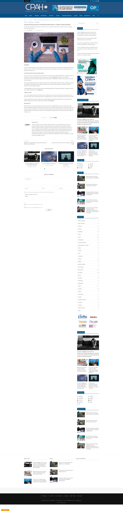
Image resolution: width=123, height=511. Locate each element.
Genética (88, 258)
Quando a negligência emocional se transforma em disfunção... (32, 164)
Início (26, 15)
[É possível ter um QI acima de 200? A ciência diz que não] (81, 186)
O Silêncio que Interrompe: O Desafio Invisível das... (66, 164)
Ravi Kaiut (55, 77)
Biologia (88, 229)
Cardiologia (88, 231)
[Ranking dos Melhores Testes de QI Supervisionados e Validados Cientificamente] (81, 194)
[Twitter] (92, 1)
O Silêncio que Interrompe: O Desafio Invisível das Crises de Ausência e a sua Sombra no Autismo (93, 153)
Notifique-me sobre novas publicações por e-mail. (33, 207)
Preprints (88, 297)
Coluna (57, 15)
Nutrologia (88, 277)
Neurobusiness (88, 267)
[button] (31, 1)
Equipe (30, 15)
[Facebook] (90, 1)
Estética (88, 248)
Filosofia (88, 250)
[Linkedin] (95, 1)
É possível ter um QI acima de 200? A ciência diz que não (91, 185)
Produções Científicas (66, 15)
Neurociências (88, 269)
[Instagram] (93, 1)
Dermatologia (88, 239)
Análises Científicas (88, 220)
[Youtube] (96, 1)
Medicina (88, 261)
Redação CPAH (30, 30)
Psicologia (88, 302)
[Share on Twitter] (53, 117)
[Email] (98, 1)
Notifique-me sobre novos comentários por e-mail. (33, 204)
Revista (75, 15)
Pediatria (88, 291)
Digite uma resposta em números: (31, 194)
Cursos (80, 15)
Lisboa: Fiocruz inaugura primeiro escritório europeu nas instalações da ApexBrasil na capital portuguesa (93, 137)
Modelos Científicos (88, 264)
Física (88, 253)
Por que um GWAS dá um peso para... (39, 1)
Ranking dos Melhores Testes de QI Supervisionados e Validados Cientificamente (92, 193)
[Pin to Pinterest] (54, 117)
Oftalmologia (88, 283)
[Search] (98, 16)
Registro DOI (87, 15)
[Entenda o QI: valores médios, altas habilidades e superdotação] (81, 178)
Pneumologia (88, 294)
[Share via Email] (55, 117)
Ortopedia (88, 288)
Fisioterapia (88, 256)
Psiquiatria (88, 305)
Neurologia (88, 272)
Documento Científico (88, 242)
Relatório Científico (88, 307)
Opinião (88, 286)
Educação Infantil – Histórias (88, 245)
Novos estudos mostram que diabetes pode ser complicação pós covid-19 (92, 201)
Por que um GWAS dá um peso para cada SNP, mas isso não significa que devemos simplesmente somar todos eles (87, 49)
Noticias (88, 275)
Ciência (88, 234)
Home (25, 19)
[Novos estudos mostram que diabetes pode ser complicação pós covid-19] (81, 201)
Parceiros (37, 15)
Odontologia (88, 280)
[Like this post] (50, 117)
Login (93, 15)
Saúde (88, 310)
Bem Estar (88, 226)
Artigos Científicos (88, 223)
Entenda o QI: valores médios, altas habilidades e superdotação (92, 177)
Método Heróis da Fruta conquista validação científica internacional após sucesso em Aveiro (82, 136)
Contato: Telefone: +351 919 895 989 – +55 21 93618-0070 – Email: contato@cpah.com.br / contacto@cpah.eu (61, 500)
